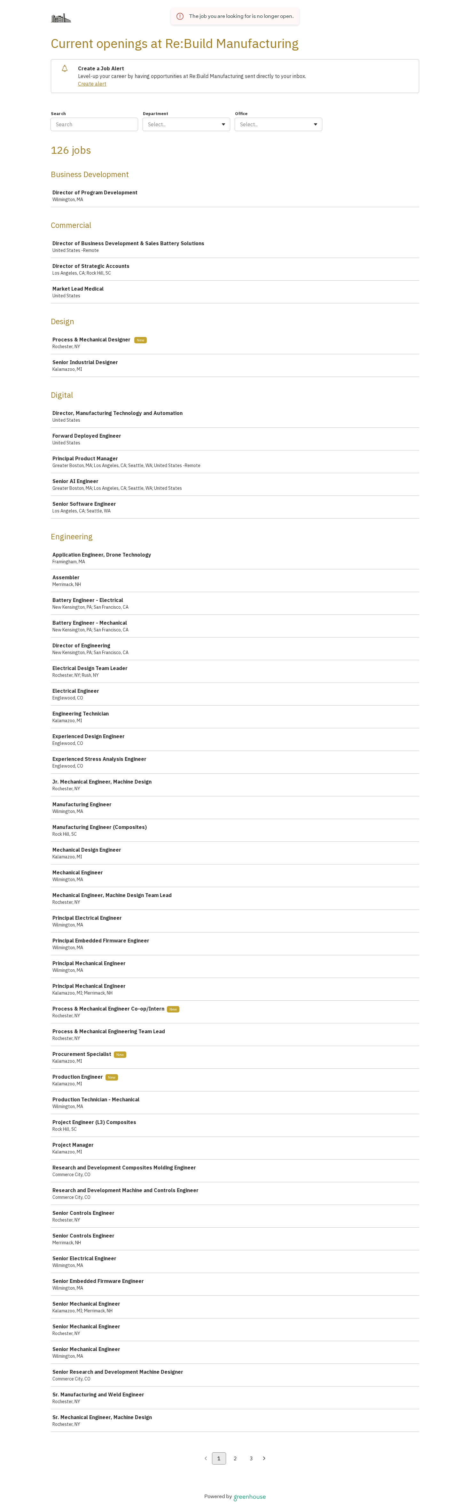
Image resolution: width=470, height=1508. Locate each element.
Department (155, 113)
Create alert (92, 84)
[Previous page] (206, 1459)
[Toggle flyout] (223, 124)
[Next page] (264, 1459)
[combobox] (148, 124)
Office (241, 113)
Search (58, 113)
